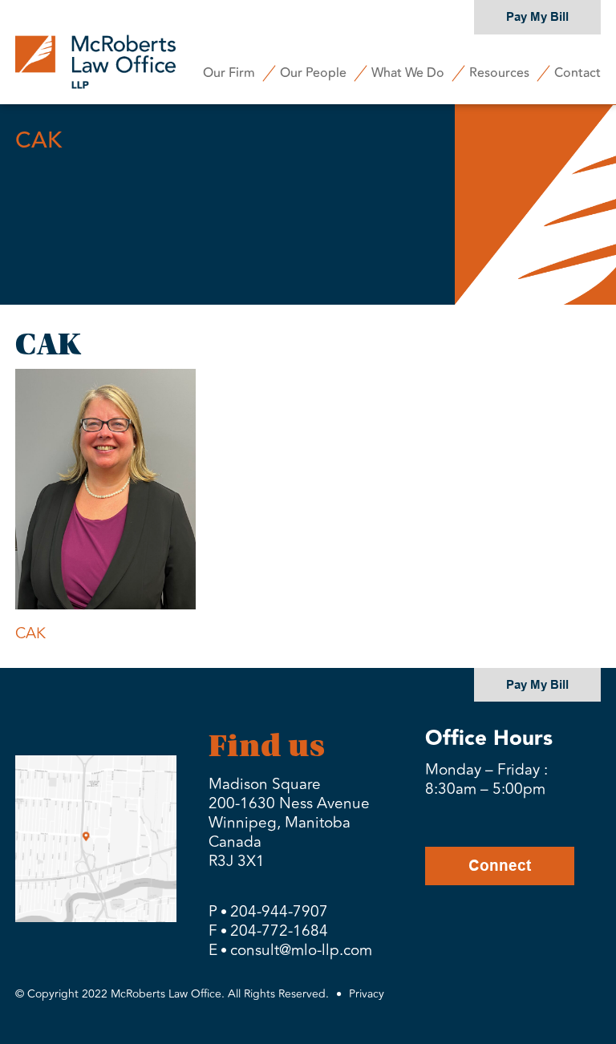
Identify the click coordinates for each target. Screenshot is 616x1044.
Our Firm (229, 73)
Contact (577, 73)
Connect (499, 865)
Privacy (366, 993)
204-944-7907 (279, 912)
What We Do (407, 73)
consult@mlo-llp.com (301, 950)
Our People (313, 73)
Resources (499, 73)
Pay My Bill (537, 16)
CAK (30, 633)
